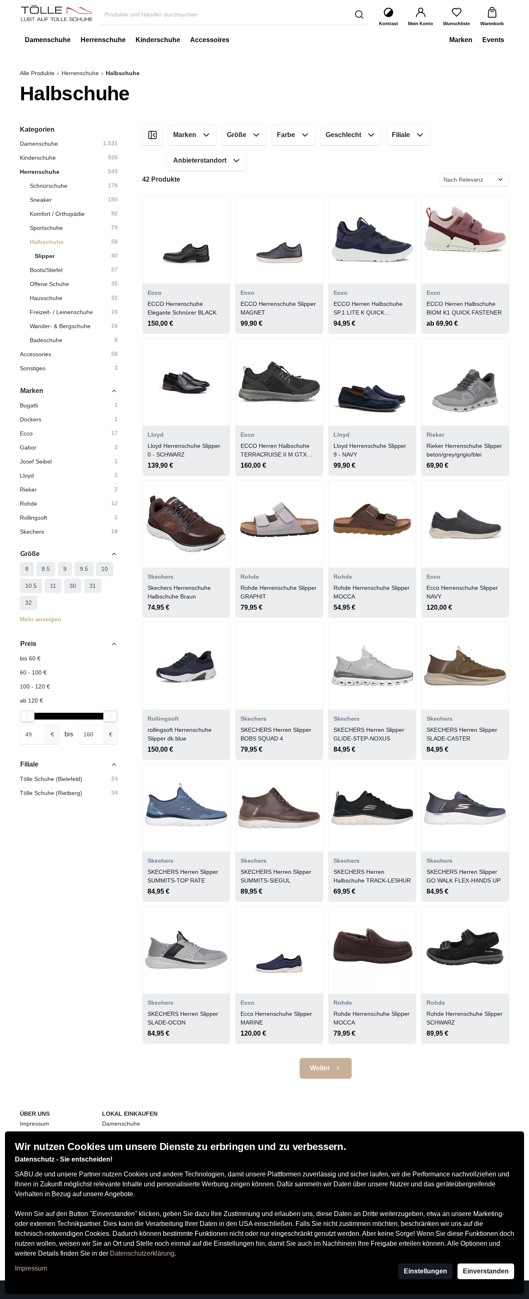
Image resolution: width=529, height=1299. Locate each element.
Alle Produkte (37, 73)
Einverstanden (486, 1271)
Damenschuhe (121, 1123)
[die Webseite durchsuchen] (359, 14)
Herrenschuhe (80, 73)
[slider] (27, 716)
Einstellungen (425, 1271)
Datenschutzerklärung (142, 1253)
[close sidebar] (152, 135)
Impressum (31, 1268)
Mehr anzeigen (40, 619)
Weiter (320, 1068)
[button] (69, 405)
